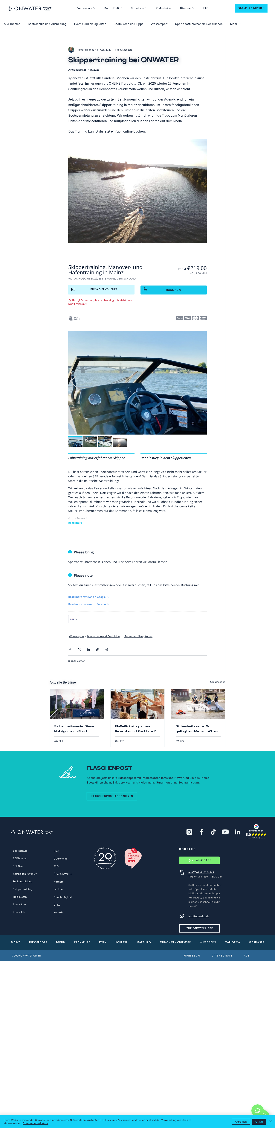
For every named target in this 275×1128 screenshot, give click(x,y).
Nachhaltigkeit (63, 897)
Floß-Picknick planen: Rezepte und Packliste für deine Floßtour (137, 729)
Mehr (233, 24)
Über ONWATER (63, 874)
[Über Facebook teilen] (70, 649)
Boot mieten (20, 904)
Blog (56, 851)
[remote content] (137, 439)
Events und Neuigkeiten (90, 24)
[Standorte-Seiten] (146, 8)
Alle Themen (12, 24)
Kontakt (58, 912)
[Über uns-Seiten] (193, 8)
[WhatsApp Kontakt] (257, 1110)
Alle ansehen (217, 682)
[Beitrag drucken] (107, 649)
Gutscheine (61, 858)
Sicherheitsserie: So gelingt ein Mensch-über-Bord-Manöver (197, 729)
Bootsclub (19, 912)
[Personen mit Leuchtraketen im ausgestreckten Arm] (77, 704)
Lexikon (58, 889)
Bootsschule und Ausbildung (47, 24)
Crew (57, 904)
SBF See (18, 866)
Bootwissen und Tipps (128, 24)
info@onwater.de (198, 916)
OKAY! (259, 1121)
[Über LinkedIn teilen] (88, 649)
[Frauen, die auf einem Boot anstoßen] (138, 704)
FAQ (56, 866)
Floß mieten (20, 896)
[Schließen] (270, 1121)
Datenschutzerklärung (36, 1123)
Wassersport (159, 24)
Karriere (59, 881)
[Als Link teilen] (97, 649)
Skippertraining (22, 889)
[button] (251, 8)
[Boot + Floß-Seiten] (121, 8)
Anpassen (241, 1121)
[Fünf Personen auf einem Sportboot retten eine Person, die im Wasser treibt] (198, 704)
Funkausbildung (22, 881)
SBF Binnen (20, 858)
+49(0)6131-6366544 (201, 872)
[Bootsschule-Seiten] (94, 8)
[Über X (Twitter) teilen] (79, 649)
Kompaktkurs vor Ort (25, 873)
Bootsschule (20, 850)
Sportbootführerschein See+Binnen (199, 24)
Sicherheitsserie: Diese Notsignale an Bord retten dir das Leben (74, 729)
